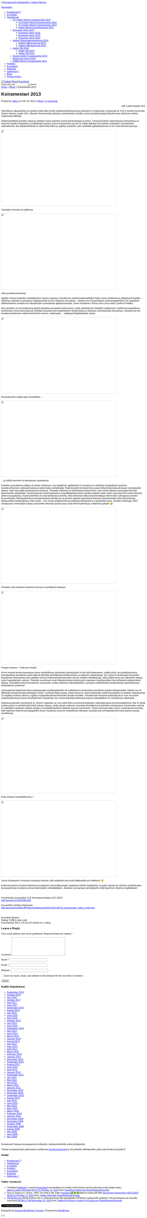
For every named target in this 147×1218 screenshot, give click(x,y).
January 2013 (14, 1057)
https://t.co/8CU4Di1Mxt (19, 1190)
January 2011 (14, 1088)
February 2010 (14, 1113)
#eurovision (120, 1193)
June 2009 (12, 1134)
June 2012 (12, 1067)
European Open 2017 (24, 30)
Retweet (96, 1190)
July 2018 (12, 997)
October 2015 (14, 1020)
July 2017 (12, 1002)
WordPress (63, 1210)
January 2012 (14, 1072)
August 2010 (13, 1098)
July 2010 (12, 1100)
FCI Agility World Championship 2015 (37, 25)
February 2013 (14, 1054)
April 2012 (12, 1069)
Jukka (15, 101)
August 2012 (13, 1064)
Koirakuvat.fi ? (14, 12)
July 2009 (12, 1131)
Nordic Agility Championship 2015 (30, 56)
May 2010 (12, 1106)
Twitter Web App (48, 1195)
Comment (6, 954)
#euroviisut (42, 1187)
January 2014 (14, 1038)
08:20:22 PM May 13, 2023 (20, 1195)
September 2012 (15, 1062)
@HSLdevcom (14, 1198)
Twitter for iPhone (66, 1200)
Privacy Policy (14, 76)
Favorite (105, 1190)
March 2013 (13, 1051)
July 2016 (12, 1013)
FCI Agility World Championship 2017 (32, 20)
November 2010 (15, 1093)
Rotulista (11, 69)
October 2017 (14, 1000)
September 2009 (15, 1126)
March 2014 (13, 1036)
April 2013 (12, 1049)
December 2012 (15, 1059)
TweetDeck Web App (75, 1190)
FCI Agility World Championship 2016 (37, 22)
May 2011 (12, 1080)
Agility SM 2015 (26, 51)
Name (5, 959)
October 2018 (14, 995)
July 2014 (12, 1031)
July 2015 (12, 1023)
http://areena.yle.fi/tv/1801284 (16, 900)
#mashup (66, 1193)
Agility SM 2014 (26, 53)
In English (12, 14)
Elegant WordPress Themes (29, 1210)
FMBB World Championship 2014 (30, 61)
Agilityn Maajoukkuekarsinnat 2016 (30, 40)
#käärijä (22, 1187)
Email (4, 965)
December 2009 (15, 1118)
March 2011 (13, 1085)
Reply (89, 1190)
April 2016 (12, 1018)
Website (5, 970)
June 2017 (12, 1005)
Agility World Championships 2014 (36, 27)
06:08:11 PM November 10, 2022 (35, 1200)
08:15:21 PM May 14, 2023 (45, 1190)
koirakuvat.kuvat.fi (58, 1149)
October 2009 (14, 1124)
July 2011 (12, 1077)
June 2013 (12, 1046)
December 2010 (15, 1090)
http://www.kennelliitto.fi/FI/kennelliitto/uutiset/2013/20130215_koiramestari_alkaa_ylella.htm (48, 908)
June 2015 (12, 1026)
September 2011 (15, 1075)
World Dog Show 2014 (24, 58)
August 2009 (13, 1129)
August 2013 (13, 1041)
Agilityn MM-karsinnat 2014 (32, 45)
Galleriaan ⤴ (13, 71)
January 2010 (14, 1116)
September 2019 (15, 992)
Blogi (9, 74)
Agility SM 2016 (21, 48)
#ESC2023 (132, 1193)
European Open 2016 (29, 33)
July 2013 (12, 1044)
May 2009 (12, 1137)
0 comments (51, 101)
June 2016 (12, 1015)
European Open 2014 (29, 38)
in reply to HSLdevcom (87, 1200)
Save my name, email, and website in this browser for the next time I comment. (43, 976)
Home (4, 87)
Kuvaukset (12, 66)
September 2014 (15, 1028)
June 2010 (12, 1103)
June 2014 (12, 1033)
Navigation (6, 7)
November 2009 (15, 1121)
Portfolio (11, 64)
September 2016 (15, 1008)
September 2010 (15, 1095)
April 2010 (12, 1108)
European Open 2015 (29, 35)
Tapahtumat (13, 17)
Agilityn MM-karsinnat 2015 (32, 43)
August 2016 (13, 1010)
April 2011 (12, 1082)
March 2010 (13, 1111)
